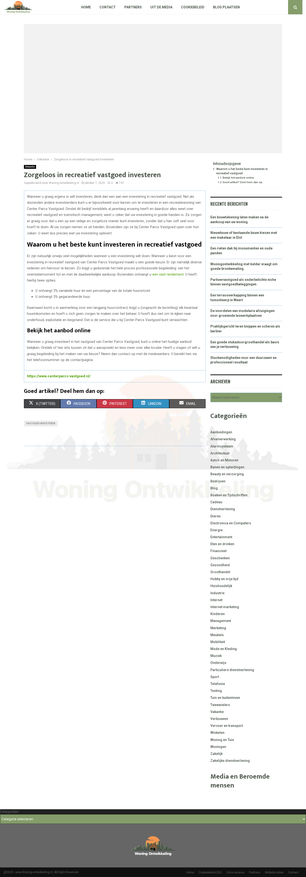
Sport (214, 677)
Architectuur (220, 453)
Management (220, 621)
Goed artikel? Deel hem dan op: (243, 182)
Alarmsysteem (221, 446)
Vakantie (30, 166)
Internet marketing (224, 607)
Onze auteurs (235, 872)
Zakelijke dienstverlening (230, 761)
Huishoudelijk (221, 586)
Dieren (215, 516)
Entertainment (221, 537)
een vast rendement (168, 274)
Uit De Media (161, 7)
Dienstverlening (222, 509)
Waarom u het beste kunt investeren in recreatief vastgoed (242, 171)
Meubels (217, 635)
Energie (216, 530)
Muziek (216, 656)
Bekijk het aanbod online (238, 177)
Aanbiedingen (221, 432)
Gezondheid (220, 565)
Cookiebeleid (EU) (210, 872)
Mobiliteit (217, 642)
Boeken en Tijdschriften (228, 495)
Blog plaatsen (226, 7)
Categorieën (9, 812)
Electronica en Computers (230, 523)
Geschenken (220, 558)
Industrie (217, 593)
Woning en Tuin (222, 740)
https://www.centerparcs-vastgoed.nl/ (59, 376)
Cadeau (216, 502)
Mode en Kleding (223, 649)
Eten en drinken (222, 544)
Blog (214, 488)
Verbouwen (219, 719)
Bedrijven (217, 481)
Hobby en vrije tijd (224, 579)
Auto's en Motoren (224, 460)
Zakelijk (216, 754)
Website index (274, 872)
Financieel (218, 551)
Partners (133, 7)
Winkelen (217, 733)
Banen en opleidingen (227, 467)
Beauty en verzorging (227, 474)
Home (86, 7)
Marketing (218, 628)
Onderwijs (218, 663)
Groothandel (220, 572)
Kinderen (217, 614)
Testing (216, 691)
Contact (107, 7)
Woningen (218, 747)
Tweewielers (220, 705)
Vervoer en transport (226, 726)
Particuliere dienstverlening (232, 670)
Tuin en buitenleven (225, 698)
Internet (216, 600)
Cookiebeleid (192, 7)
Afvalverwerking (223, 439)
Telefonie (217, 684)
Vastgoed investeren (40, 423)
